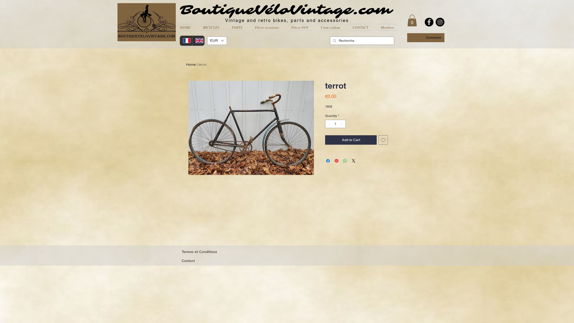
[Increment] (342, 124)
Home (191, 64)
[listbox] (217, 41)
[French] (186, 41)
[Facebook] (429, 22)
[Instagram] (440, 22)
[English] (198, 41)
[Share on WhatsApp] (345, 161)
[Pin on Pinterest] (336, 161)
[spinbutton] (335, 124)
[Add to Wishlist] (383, 140)
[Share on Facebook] (328, 161)
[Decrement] (328, 124)
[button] (211, 27)
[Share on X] (353, 161)
